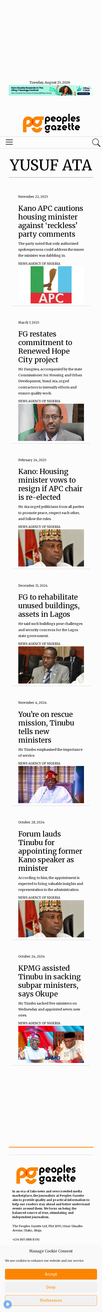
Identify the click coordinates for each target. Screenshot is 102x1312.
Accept (51, 1274)
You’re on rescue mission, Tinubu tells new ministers (46, 727)
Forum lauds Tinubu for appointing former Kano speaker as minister (50, 851)
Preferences (51, 1300)
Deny (51, 1287)
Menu (35, 143)
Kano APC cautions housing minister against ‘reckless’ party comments (50, 221)
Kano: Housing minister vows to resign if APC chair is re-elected (50, 484)
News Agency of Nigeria (39, 264)
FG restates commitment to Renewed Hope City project (45, 346)
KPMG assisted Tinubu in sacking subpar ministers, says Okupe (49, 981)
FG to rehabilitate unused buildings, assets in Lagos (49, 605)
